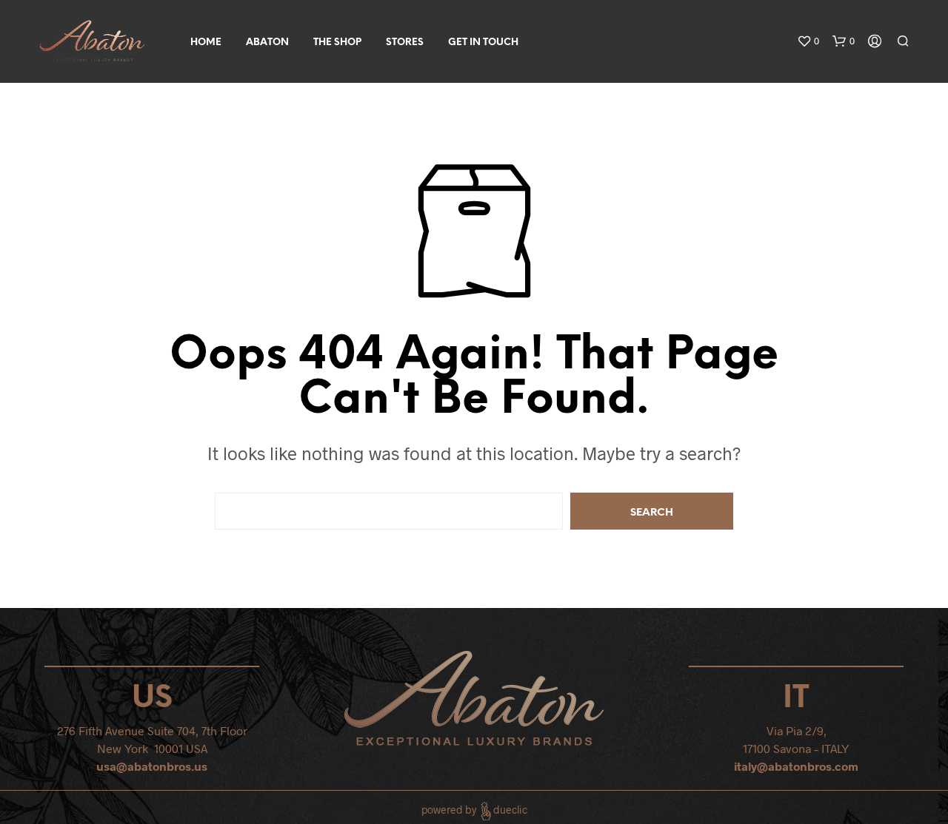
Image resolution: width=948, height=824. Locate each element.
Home (205, 42)
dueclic (510, 809)
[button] (808, 41)
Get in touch (483, 42)
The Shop (337, 42)
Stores (405, 42)
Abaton (267, 42)
